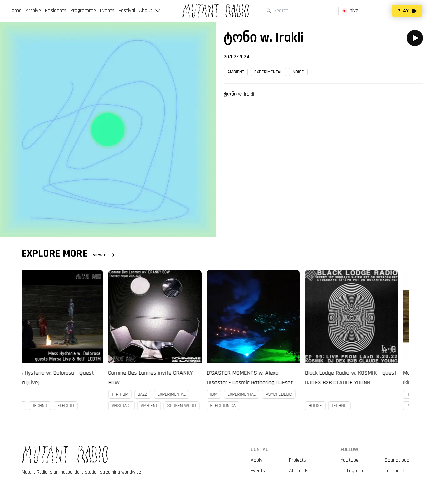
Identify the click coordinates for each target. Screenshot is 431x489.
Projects (297, 460)
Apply (256, 460)
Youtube (350, 460)
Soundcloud (397, 460)
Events (258, 471)
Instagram (352, 471)
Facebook (395, 471)
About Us (298, 471)
